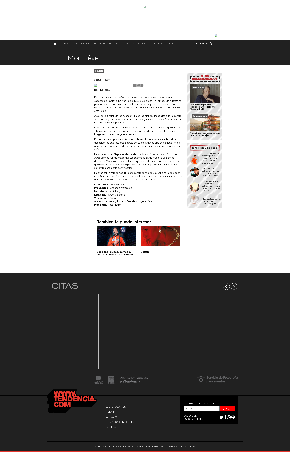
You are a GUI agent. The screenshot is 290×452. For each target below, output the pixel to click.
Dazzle (145, 251)
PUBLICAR (111, 427)
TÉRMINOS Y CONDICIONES (120, 422)
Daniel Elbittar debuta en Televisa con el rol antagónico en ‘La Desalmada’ (211, 172)
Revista (66, 43)
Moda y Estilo (141, 43)
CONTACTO (111, 417)
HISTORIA (110, 412)
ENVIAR (227, 408)
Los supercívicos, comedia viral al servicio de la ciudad (115, 253)
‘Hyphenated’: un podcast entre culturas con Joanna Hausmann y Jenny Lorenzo (211, 186)
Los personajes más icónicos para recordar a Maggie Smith (203, 107)
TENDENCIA (196, 43)
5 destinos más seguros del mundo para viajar (205, 134)
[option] (75, 331)
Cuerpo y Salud (164, 43)
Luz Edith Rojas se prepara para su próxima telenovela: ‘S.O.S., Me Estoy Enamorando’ (211, 158)
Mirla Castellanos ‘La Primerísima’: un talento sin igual (211, 201)
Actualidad (82, 43)
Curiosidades (199, 116)
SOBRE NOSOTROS (116, 407)
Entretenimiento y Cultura (111, 43)
